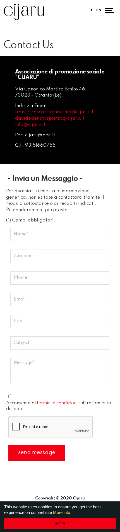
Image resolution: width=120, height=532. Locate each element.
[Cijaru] (24, 11)
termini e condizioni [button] (57, 403)
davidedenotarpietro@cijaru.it (50, 118)
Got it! (60, 523)
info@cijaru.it (30, 124)
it (92, 10)
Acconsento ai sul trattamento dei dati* (58, 406)
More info (61, 512)
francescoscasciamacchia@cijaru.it (54, 112)
